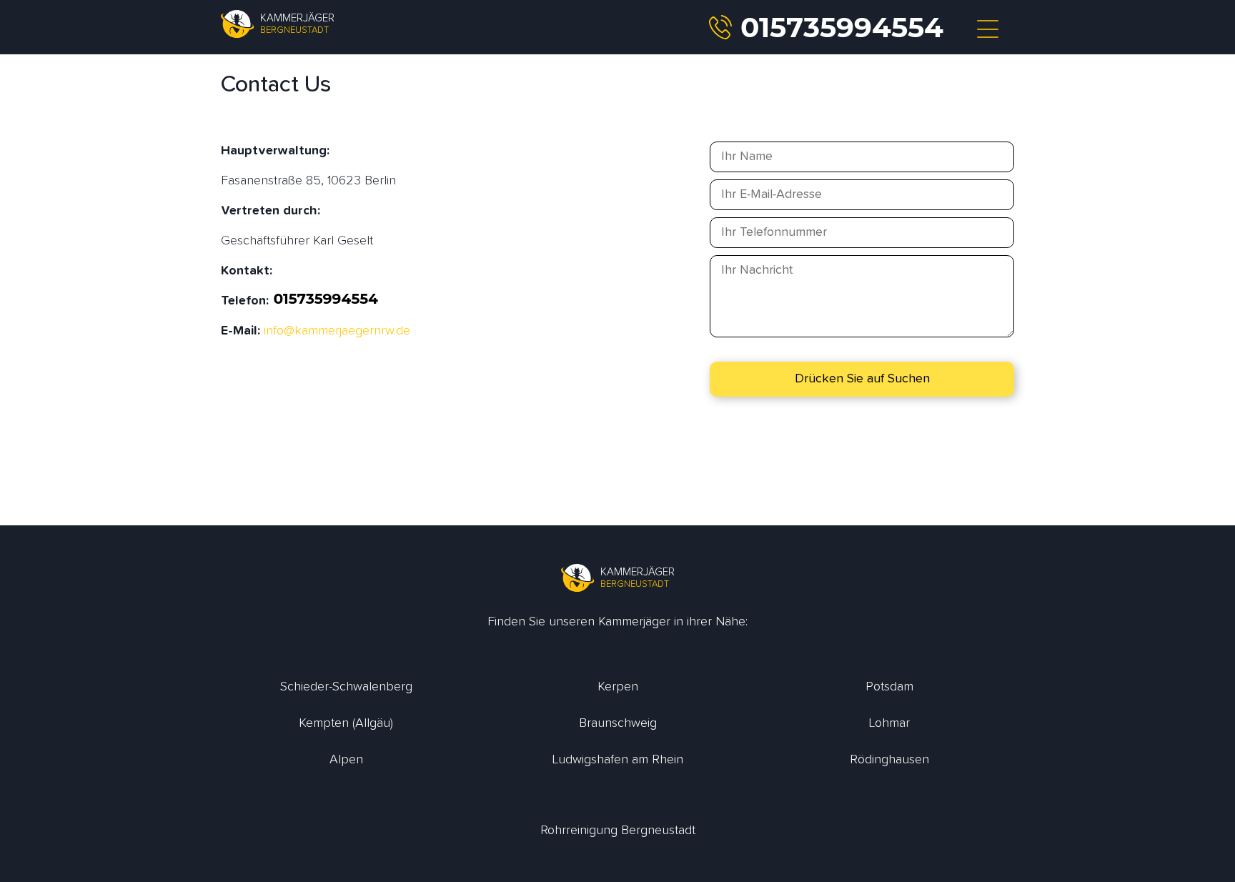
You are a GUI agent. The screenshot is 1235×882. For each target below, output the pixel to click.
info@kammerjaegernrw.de (337, 330)
